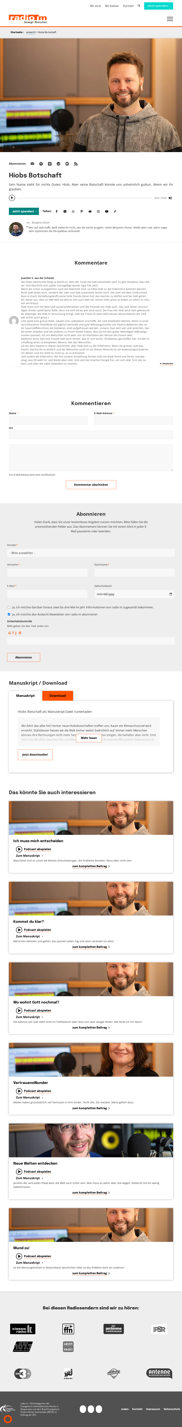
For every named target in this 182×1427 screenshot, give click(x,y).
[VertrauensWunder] (91, 1060)
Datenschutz (172, 1409)
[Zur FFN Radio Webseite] (68, 1329)
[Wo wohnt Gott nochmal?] (91, 979)
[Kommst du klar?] (91, 899)
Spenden (123, 1409)
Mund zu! (21, 1248)
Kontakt (128, 6)
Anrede (12, 545)
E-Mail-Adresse (104, 413)
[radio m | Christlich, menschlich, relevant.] (28, 19)
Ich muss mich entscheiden (38, 841)
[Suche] (139, 5)
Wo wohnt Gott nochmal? (36, 1002)
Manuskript (25, 696)
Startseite (16, 32)
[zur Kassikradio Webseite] (23, 1329)
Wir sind (95, 6)
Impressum (153, 1409)
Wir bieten (112, 6)
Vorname (13, 564)
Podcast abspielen (37, 849)
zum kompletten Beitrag (89, 866)
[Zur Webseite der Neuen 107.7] (23, 1346)
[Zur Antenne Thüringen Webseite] (113, 1329)
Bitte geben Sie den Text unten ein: (28, 624)
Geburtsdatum (103, 586)
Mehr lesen (89, 738)
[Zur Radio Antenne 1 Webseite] (113, 1373)
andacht (31, 32)
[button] (168, 19)
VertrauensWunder (30, 1083)
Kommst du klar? (28, 922)
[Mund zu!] (91, 1225)
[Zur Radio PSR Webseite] (159, 1329)
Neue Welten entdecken (35, 1163)
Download (58, 696)
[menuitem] (95, 6)
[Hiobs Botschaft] (91, 95)
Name (14, 413)
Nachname (101, 564)
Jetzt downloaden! (35, 754)
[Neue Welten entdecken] (91, 1140)
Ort (11, 428)
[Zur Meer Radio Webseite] (68, 1346)
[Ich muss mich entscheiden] (91, 818)
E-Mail (11, 586)
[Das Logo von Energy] (68, 1373)
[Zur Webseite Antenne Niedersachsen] (159, 1373)
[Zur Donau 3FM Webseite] (23, 1373)
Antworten (167, 363)
